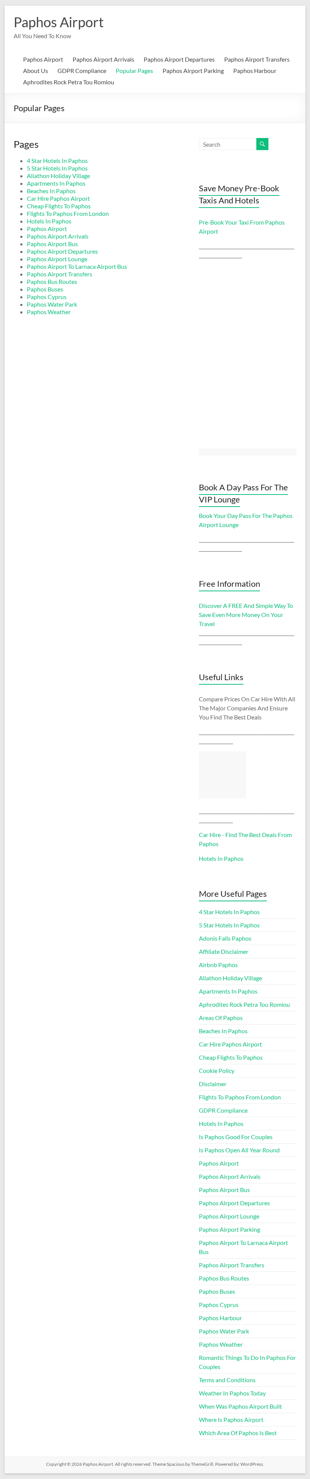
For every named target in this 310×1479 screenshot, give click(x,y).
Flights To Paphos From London (68, 213)
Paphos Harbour (254, 70)
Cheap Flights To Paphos (59, 205)
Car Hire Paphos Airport (58, 198)
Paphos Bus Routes (52, 281)
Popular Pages (134, 70)
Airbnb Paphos (218, 964)
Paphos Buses (45, 289)
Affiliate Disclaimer (223, 951)
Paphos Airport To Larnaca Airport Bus (77, 266)
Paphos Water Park (52, 304)
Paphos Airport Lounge (57, 258)
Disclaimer (212, 1083)
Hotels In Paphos (49, 221)
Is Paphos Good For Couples (236, 1136)
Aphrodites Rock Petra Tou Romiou (68, 81)
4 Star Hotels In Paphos (57, 160)
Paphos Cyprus (47, 296)
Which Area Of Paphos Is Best (238, 1432)
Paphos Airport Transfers (257, 59)
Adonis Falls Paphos (225, 938)
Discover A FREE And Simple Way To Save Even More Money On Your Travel (246, 614)
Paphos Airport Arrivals (103, 59)
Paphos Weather (49, 311)
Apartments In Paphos (56, 183)
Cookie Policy (216, 1070)
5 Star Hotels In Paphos (57, 168)
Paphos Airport (59, 22)
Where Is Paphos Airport (231, 1419)
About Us (35, 70)
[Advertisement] (222, 774)
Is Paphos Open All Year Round (239, 1149)
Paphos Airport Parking (193, 70)
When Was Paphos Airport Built (240, 1406)
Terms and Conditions (227, 1379)
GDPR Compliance (81, 70)
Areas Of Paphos (221, 1017)
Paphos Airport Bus (52, 243)
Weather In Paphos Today (232, 1393)
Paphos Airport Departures (179, 59)
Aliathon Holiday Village (58, 175)
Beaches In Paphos (51, 190)
